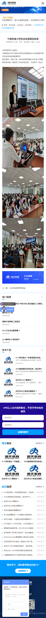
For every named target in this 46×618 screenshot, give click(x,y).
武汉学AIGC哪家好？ (24, 380)
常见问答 (12, 25)
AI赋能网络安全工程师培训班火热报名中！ (19, 555)
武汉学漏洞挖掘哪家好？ (13, 510)
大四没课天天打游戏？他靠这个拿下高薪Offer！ (19, 541)
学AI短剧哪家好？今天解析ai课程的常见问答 (19, 515)
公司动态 (20, 25)
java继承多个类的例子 (11, 339)
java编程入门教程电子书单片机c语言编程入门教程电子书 (23, 304)
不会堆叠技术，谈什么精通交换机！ (16, 20)
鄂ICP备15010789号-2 (37, 613)
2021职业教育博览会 (17, 288)
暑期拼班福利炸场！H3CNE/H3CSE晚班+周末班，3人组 (19, 528)
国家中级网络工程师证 (11, 322)
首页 (5, 25)
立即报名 (22, 570)
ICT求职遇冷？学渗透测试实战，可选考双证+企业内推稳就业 (30, 358)
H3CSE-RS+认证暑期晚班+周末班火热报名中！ (19, 537)
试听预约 (23, 432)
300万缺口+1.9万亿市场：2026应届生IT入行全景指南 (19, 524)
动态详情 (28, 25)
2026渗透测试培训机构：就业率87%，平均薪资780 (34, 461)
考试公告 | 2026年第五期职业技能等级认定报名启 (19, 550)
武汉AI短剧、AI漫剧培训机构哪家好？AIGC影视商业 (19, 519)
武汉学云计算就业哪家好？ (26, 391)
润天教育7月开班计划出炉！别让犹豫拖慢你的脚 (19, 533)
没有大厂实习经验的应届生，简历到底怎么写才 (19, 546)
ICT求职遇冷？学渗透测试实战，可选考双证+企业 (12, 461)
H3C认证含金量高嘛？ (11, 330)
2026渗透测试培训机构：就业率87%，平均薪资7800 (30, 369)
